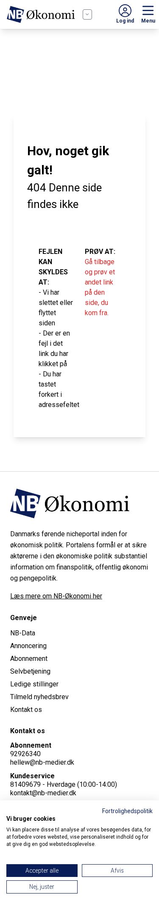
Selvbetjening (30, 671)
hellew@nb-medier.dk (42, 762)
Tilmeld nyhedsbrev (39, 697)
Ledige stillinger (34, 684)
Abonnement (28, 659)
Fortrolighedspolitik (127, 811)
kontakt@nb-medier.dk (43, 793)
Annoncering (28, 646)
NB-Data (22, 633)
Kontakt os (26, 710)
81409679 (25, 784)
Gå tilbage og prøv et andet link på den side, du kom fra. (100, 287)
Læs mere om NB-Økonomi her (56, 596)
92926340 (25, 754)
